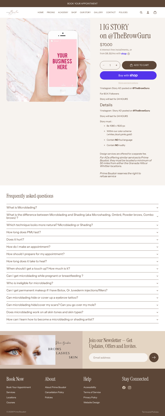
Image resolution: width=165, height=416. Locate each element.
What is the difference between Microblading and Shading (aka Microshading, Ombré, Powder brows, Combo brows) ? (80, 216)
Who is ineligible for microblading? (29, 283)
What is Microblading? (21, 207)
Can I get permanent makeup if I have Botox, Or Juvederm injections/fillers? (56, 290)
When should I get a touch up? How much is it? (38, 268)
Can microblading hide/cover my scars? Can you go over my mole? (51, 305)
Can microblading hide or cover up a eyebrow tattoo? (42, 297)
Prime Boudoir (19, 412)
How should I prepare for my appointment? (35, 254)
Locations (11, 397)
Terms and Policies (150, 412)
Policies (49, 397)
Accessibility (89, 387)
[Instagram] (129, 388)
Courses (10, 402)
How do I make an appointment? (28, 247)
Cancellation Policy (54, 392)
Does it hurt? (15, 239)
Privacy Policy (90, 397)
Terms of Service (92, 392)
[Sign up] (154, 357)
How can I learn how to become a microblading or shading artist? (50, 319)
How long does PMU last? (23, 232)
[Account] (147, 12)
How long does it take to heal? (26, 261)
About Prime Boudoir (55, 387)
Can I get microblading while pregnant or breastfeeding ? (44, 276)
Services (10, 392)
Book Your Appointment (18, 387)
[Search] (141, 12)
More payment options (128, 83)
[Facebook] (124, 388)
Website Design (91, 402)
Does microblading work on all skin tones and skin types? (44, 312)
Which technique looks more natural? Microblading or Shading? (49, 225)
